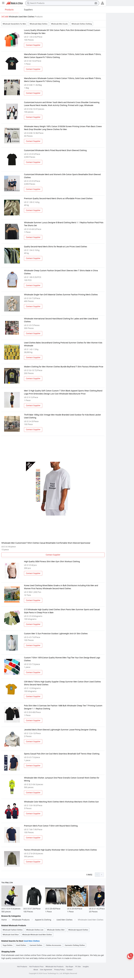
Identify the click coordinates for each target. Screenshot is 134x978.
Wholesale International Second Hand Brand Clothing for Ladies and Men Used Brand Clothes (61, 320)
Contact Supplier (33, 45)
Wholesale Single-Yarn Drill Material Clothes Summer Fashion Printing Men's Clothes (61, 294)
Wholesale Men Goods (59, 24)
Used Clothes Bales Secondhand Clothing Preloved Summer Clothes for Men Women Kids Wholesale (63, 344)
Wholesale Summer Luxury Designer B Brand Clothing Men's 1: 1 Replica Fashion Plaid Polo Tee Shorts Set (63, 224)
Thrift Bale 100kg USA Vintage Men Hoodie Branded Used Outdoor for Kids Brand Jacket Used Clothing (62, 416)
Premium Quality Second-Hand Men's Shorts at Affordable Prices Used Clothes (58, 198)
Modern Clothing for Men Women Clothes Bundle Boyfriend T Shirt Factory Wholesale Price (63, 366)
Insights (86, 966)
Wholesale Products (21, 919)
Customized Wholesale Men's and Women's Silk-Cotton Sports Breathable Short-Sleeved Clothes (62, 176)
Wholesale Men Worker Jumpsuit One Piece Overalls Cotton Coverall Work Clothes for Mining (61, 779)
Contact (69, 969)
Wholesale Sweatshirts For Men (14, 24)
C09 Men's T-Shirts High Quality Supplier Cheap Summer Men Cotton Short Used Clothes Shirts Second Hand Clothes (62, 683)
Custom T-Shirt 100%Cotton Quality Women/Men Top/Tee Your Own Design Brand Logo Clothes (62, 659)
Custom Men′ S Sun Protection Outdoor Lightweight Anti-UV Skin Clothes (56, 633)
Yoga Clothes (7, 945)
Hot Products (22, 966)
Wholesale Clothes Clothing (82, 24)
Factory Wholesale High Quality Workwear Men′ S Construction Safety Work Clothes (60, 849)
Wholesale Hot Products (55, 966)
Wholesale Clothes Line (34, 930)
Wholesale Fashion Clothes (13, 930)
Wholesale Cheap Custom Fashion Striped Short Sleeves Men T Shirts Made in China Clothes (61, 272)
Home (4, 919)
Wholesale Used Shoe (11, 934)
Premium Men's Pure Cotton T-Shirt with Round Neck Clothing (51, 825)
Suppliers (28, 9)
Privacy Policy (59, 969)
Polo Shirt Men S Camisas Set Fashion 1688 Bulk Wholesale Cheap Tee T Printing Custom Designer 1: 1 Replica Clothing (63, 707)
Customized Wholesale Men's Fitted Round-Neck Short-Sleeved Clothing (55, 150)
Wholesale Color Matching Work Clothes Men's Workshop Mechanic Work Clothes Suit (61, 801)
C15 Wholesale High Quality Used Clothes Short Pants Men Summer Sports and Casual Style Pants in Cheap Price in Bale (62, 611)
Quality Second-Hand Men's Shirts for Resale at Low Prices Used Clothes (55, 246)
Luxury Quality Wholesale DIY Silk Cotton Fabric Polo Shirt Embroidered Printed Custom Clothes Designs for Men (62, 31)
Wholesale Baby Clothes (38, 24)
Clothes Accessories (53, 945)
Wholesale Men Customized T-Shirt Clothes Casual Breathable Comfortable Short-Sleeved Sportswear (45, 543)
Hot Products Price (36, 966)
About (35, 969)
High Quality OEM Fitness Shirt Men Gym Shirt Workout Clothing (52, 561)
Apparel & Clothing (43, 919)
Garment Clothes (36, 945)
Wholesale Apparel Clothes (78, 930)
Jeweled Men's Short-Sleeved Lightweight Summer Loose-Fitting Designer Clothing (60, 729)
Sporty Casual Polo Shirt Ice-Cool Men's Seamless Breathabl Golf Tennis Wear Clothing (61, 753)
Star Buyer (69, 966)
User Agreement (46, 969)
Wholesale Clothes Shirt (56, 930)
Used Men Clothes (64, 919)
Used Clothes (21, 945)
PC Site (78, 966)
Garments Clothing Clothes (75, 945)
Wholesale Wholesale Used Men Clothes (37, 934)
